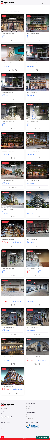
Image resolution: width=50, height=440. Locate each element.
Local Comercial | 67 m (33, 92)
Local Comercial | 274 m (8, 239)
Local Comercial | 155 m (33, 209)
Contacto (5, 408)
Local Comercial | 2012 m (8, 386)
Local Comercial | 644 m (33, 268)
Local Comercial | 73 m (33, 121)
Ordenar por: (6, 11)
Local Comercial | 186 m (33, 298)
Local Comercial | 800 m (33, 239)
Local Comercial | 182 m (8, 268)
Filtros (25, 438)
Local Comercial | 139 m (8, 180)
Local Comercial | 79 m (8, 63)
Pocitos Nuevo (29, 418)
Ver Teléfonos (5, 411)
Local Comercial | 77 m (32, 63)
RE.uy (2, 428)
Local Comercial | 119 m (8, 121)
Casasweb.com (4, 426)
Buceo (27, 410)
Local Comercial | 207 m (8, 209)
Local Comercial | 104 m (8, 151)
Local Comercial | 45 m (33, 33)
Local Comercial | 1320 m (33, 356)
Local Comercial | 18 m (8, 33)
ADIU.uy (3, 425)
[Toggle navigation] (47, 2)
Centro (28, 408)
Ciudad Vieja (29, 406)
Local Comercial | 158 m (33, 180)
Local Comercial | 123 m (33, 151)
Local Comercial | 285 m (8, 357)
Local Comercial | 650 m (8, 327)
